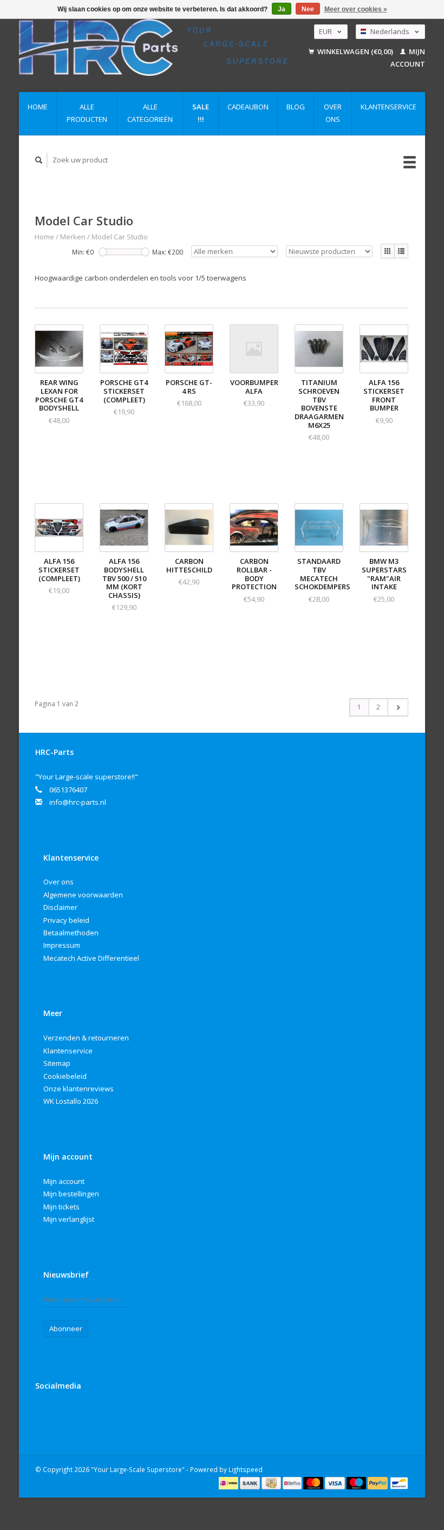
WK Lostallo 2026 (70, 1101)
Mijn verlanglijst (68, 1219)
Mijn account (63, 1181)
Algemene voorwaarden (83, 895)
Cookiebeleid (65, 1076)
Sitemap (56, 1063)
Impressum (61, 945)
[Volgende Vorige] (398, 707)
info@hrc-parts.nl (77, 802)
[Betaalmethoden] (229, 1482)
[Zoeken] (39, 160)
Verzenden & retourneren (86, 1038)
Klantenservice (388, 107)
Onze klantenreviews (78, 1088)
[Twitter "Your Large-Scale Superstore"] (67, 1414)
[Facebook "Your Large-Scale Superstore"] (45, 1414)
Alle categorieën (150, 113)
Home (38, 107)
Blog (295, 107)
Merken (73, 237)
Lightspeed (245, 1469)
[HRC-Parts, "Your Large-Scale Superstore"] (153, 47)
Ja (281, 9)
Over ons (333, 113)
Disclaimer (60, 907)
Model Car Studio (120, 237)
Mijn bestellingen (71, 1194)
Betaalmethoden (71, 932)
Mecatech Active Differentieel (91, 958)
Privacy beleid (66, 920)
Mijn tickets (61, 1207)
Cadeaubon (248, 107)
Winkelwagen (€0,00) (355, 51)
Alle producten (87, 113)
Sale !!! (200, 113)
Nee (308, 9)
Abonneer (65, 1328)
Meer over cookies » (355, 9)
